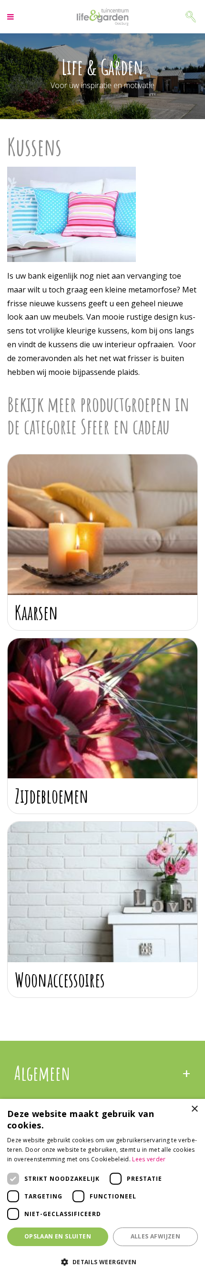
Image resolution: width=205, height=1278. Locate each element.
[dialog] (102, 1188)
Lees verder (148, 1159)
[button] (102, 1261)
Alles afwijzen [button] (156, 1236)
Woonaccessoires (60, 979)
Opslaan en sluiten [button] (57, 1236)
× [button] (194, 1109)
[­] (11, 16)
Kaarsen (36, 612)
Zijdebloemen (52, 796)
